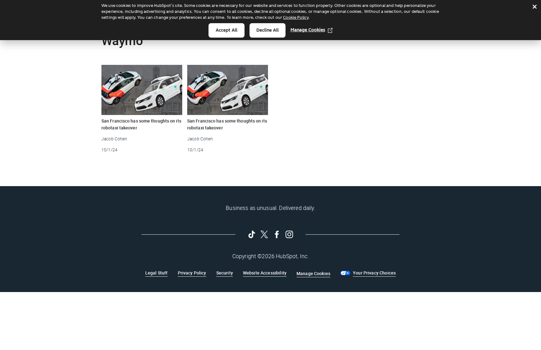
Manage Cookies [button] (313, 273)
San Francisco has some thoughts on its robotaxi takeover (141, 124)
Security (224, 273)
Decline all (267, 30)
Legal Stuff (156, 273)
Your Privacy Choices (374, 273)
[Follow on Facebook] (277, 234)
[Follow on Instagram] (289, 234)
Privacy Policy (192, 273)
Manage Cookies (308, 30)
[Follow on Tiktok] (251, 234)
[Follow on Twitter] (264, 234)
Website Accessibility (264, 273)
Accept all (226, 30)
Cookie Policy (295, 17)
